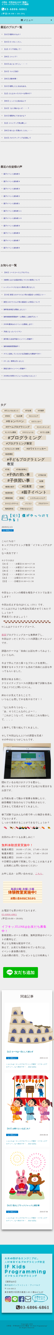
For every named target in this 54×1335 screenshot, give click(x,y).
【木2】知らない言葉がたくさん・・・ (18, 130)
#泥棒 (41, 487)
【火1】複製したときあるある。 (16, 86)
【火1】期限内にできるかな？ (15, 116)
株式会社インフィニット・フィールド (22, 1285)
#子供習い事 (19, 480)
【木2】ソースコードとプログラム (16, 272)
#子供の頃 (42, 475)
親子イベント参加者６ (12, 248)
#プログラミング (25, 437)
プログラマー (43, 503)
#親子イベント (34, 492)
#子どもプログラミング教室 (26, 459)
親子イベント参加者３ (12, 189)
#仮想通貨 (9, 454)
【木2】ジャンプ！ (11, 56)
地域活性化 (9, 509)
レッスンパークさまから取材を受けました (19, 287)
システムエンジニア (37, 498)
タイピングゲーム (11, 503)
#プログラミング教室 (19, 443)
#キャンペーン (15, 421)
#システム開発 (10, 432)
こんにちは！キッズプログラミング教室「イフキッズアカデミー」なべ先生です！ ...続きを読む (26, 1065)
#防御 (21, 498)
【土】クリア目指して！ (13, 49)
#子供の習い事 (18, 474)
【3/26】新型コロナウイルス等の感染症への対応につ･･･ (25, 295)
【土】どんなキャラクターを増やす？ (18, 93)
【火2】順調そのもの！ (12, 34)
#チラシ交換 (44, 432)
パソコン (28, 503)
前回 (4, 635)
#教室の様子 (9, 487)
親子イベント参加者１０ (13, 218)
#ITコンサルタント (11, 411)
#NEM (7, 416)
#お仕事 (19, 416)
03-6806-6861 (16, 9)
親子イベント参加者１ (12, 203)
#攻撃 (41, 481)
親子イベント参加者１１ (13, 211)
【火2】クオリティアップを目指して (17, 138)
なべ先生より (7, 530)
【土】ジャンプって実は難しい (15, 123)
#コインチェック (43, 427)
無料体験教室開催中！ (12, 346)
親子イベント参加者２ (12, 196)
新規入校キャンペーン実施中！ (15, 368)
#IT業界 (41, 411)
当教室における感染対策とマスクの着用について (22, 280)
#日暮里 (27, 486)
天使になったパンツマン (13, 331)
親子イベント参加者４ (12, 181)
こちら (38, 873)
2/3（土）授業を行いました (14, 361)
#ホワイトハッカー (36, 448)
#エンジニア (33, 416)
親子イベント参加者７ (12, 240)
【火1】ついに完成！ (11, 71)
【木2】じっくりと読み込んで (15, 101)
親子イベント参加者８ (12, 233)
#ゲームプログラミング (18, 427)
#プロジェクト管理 (12, 449)
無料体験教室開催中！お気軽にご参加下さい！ (21, 317)
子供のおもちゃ (26, 509)
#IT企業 (28, 411)
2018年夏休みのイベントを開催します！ (19, 324)
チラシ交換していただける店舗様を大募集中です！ (23, 354)
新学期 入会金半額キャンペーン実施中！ (19, 339)
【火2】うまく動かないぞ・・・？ (16, 108)
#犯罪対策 (9, 493)
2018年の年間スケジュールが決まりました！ (20, 376)
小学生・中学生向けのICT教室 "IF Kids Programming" (26, 1326)
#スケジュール (28, 432)
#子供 (7, 469)
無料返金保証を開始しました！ (15, 309)
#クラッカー (36, 421)
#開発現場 (9, 498)
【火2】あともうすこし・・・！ (16, 64)
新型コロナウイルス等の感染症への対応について (22, 302)
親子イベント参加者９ (12, 226)
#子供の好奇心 (21, 469)
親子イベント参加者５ (12, 174)
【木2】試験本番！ (11, 79)
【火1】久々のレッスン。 (13, 42)
